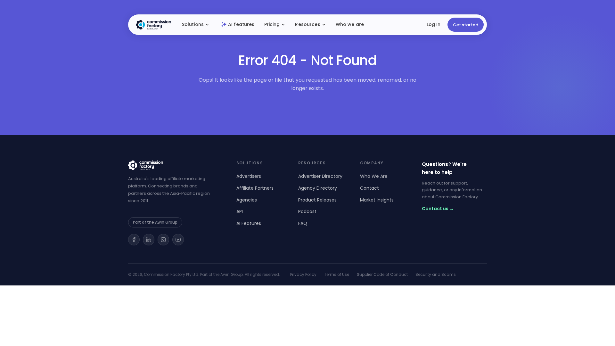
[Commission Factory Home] (153, 24)
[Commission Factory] (174, 165)
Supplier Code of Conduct (382, 274)
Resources (307, 24)
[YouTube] (178, 239)
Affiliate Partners (255, 188)
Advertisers (248, 176)
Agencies (246, 200)
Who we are (350, 24)
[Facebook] (134, 239)
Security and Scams (435, 274)
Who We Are (374, 176)
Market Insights (377, 200)
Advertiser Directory (320, 176)
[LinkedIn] (148, 239)
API (239, 211)
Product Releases (317, 200)
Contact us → (438, 208)
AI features (241, 24)
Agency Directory (317, 188)
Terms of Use (336, 274)
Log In (433, 24)
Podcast (307, 211)
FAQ (302, 223)
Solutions (193, 24)
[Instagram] (163, 239)
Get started (465, 25)
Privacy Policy (303, 274)
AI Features (248, 223)
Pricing (272, 24)
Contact (369, 188)
